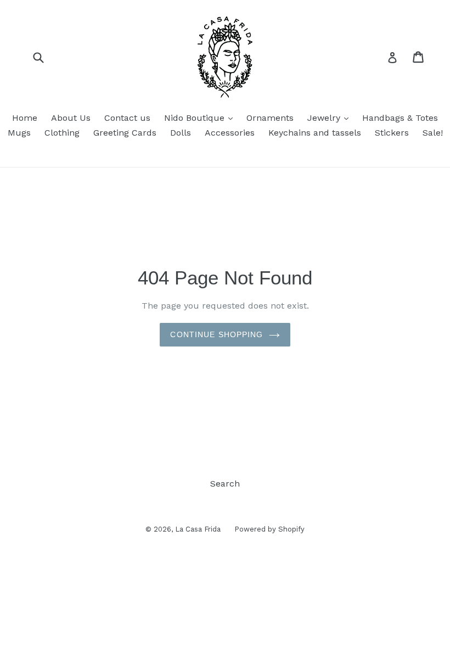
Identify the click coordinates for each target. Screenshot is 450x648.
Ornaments (270, 118)
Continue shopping (216, 334)
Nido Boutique (201, 117)
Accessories (230, 132)
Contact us (127, 118)
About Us (71, 118)
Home (24, 118)
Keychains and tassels (314, 132)
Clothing (62, 132)
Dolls (180, 132)
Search (225, 483)
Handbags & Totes (400, 118)
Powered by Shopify (269, 529)
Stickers (392, 132)
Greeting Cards (124, 132)
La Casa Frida (198, 529)
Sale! (433, 132)
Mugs (19, 132)
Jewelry (330, 117)
